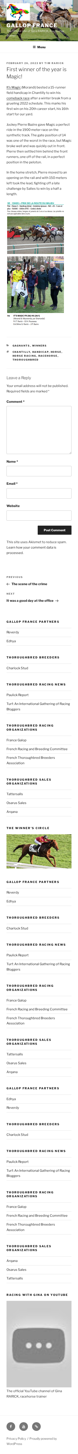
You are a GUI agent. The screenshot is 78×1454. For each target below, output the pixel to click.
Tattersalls (14, 794)
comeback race (18, 98)
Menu (41, 47)
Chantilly (21, 351)
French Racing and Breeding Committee (37, 749)
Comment (15, 402)
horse (56, 351)
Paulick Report (17, 695)
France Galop (16, 740)
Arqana (12, 812)
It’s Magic (13, 87)
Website (13, 506)
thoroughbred (26, 359)
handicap (40, 351)
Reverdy (12, 632)
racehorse (48, 355)
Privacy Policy (16, 1438)
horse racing (24, 355)
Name (12, 462)
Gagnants (21, 345)
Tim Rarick (54, 63)
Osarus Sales (16, 803)
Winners (39, 345)
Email (12, 484)
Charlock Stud (17, 668)
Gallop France (31, 25)
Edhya (11, 641)
